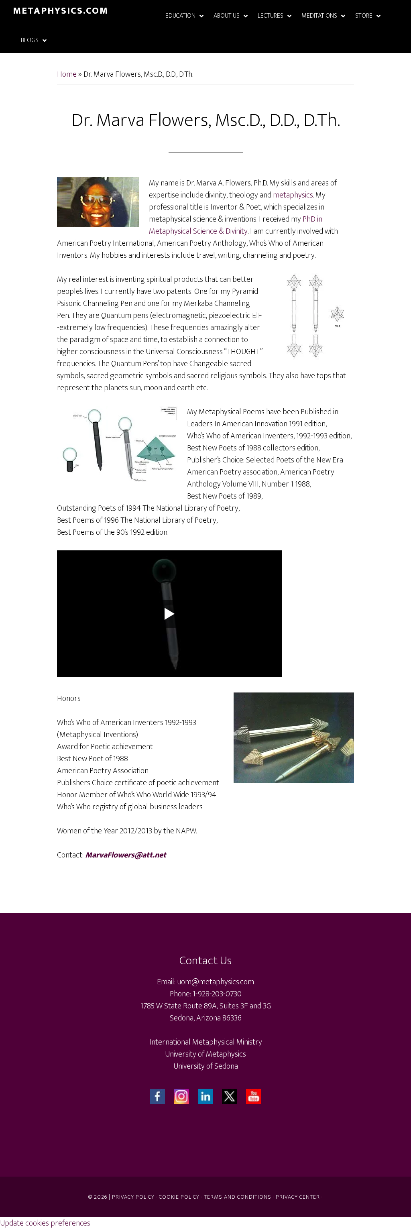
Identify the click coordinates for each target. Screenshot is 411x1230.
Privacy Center (298, 1196)
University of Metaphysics (205, 1054)
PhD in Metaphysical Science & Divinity (235, 225)
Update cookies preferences (45, 1223)
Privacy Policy (133, 1196)
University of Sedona (205, 1066)
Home (67, 74)
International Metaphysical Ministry (205, 1042)
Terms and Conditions (237, 1196)
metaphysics (293, 195)
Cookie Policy (179, 1196)
